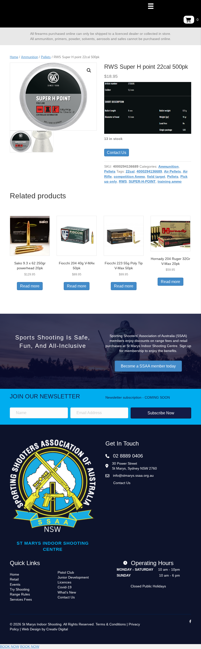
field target (156, 176)
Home (14, 57)
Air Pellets (172, 171)
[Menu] (150, 6)
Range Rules (20, 594)
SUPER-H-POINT (142, 181)
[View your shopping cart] (189, 20)
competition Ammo (129, 176)
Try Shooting (19, 589)
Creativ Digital (57, 629)
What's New (67, 592)
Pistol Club (66, 572)
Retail (14, 579)
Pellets (46, 57)
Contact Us (116, 152)
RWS (123, 181)
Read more (29, 286)
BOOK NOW (9, 647)
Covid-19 (65, 587)
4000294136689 (149, 171)
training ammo (170, 181)
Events (15, 584)
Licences (64, 582)
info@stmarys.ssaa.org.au (133, 475)
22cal (130, 171)
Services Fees (21, 599)
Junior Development (73, 577)
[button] (89, 70)
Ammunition (29, 57)
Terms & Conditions (111, 624)
